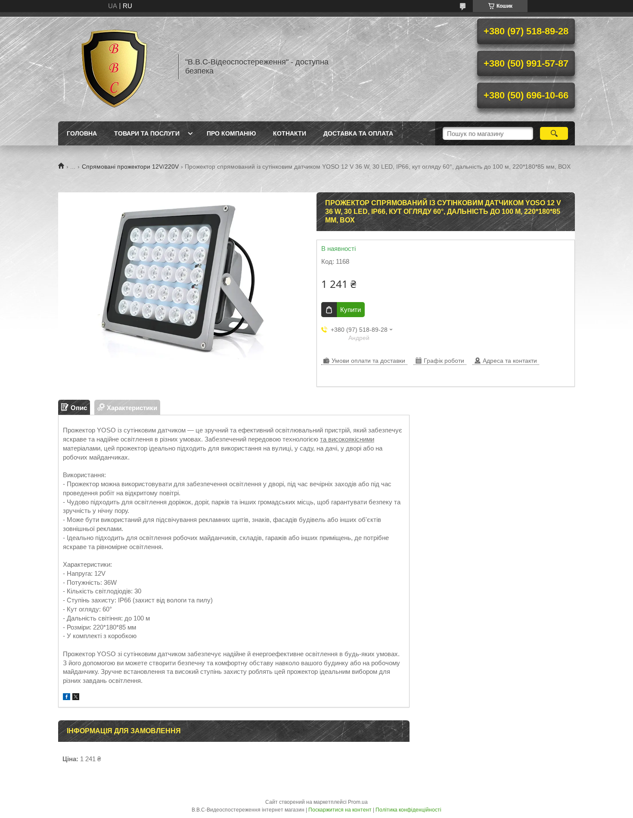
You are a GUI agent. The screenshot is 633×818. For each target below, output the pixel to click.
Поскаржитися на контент (340, 810)
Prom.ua (358, 802)
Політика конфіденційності (408, 810)
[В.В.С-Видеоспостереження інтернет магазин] (114, 67)
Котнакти (289, 133)
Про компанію (231, 133)
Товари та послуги (147, 133)
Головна (82, 133)
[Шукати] (554, 133)
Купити (350, 309)
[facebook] (66, 697)
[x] (75, 697)
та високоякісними (347, 439)
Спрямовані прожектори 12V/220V (130, 166)
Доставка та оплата (358, 133)
